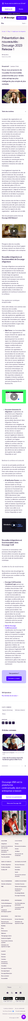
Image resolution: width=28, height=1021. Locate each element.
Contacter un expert (14, 678)
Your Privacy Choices (7, 1011)
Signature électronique (7, 710)
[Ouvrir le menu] (2, 18)
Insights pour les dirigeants (19, 31)
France (9, 987)
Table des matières (8, 111)
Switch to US (8, 9)
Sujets (23, 23)
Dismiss (21, 9)
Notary (3, 714)
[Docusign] (9, 18)
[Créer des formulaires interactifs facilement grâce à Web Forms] (13, 742)
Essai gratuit (21, 18)
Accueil (4, 31)
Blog (9, 31)
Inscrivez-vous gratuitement (14, 797)
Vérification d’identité (20, 710)
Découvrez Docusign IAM (14, 803)
